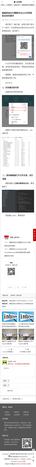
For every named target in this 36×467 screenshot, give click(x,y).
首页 (2, 5)
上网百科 (9, 5)
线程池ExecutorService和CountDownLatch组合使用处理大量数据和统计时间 (17, 252)
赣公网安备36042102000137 (19, 456)
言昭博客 (19, 2)
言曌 (6, 20)
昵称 (6, 381)
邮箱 (6, 385)
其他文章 (17, 5)
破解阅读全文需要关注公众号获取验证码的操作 (17, 244)
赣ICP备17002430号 (27, 454)
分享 (25, 287)
